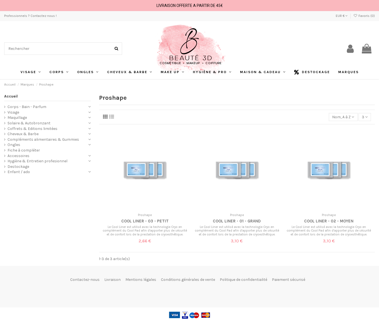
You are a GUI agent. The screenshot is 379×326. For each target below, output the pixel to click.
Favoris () (366, 16)
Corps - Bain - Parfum (26, 106)
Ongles (13, 144)
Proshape (145, 215)
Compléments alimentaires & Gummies (43, 139)
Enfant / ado (18, 172)
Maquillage (17, 117)
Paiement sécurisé (288, 279)
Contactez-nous (85, 279)
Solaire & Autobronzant (28, 123)
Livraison (112, 279)
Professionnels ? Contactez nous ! (30, 16)
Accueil (11, 96)
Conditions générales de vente (188, 279)
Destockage (18, 166)
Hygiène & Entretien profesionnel (37, 161)
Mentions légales (140, 279)
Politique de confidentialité (243, 279)
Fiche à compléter (23, 150)
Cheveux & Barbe (23, 134)
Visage (13, 112)
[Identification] (350, 49)
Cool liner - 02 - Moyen (328, 221)
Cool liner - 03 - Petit (145, 221)
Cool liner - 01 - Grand (237, 221)
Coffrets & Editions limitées (32, 128)
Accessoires (18, 155)
